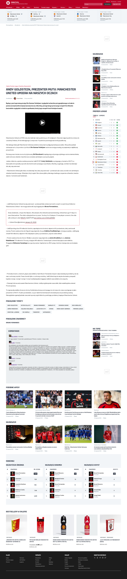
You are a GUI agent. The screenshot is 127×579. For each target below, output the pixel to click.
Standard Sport (97, 444)
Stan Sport (96, 410)
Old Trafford (22, 560)
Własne (48, 410)
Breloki (66, 560)
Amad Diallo (97, 489)
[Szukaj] (101, 4)
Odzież (66, 564)
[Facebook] (100, 557)
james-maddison (12, 309)
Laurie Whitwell (38, 410)
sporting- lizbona (13, 312)
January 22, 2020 (30, 222)
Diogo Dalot (97, 495)
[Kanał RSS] (94, 557)
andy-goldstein (12, 305)
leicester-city (41, 309)
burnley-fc (51, 305)
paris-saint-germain (63, 309)
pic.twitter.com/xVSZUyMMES (44, 218)
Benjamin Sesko (59, 478)
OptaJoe (44, 410)
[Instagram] (102, 557)
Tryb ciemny (107, 4)
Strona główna (9, 25)
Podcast (78, 7)
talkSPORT (103, 342)
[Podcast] (97, 557)
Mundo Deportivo (111, 333)
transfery (36, 312)
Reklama (108, 1)
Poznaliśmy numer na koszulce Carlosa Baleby (19, 447)
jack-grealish (76, 305)
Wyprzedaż (81, 566)
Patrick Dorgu (98, 478)
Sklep (70, 7)
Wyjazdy (54, 7)
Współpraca (113, 1)
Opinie (8, 86)
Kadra (28, 7)
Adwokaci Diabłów (105, 350)
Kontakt (119, 1)
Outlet (79, 564)
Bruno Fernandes (20, 473)
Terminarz (36, 7)
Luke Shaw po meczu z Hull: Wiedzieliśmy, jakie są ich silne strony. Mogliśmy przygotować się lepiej (107, 414)
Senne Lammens (20, 495)
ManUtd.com (104, 75)
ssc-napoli (26, 312)
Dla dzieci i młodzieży (83, 560)
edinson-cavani (63, 305)
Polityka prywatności (40, 566)
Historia (63, 7)
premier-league (78, 309)
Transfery (21, 86)
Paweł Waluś (20, 98)
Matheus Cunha (20, 489)
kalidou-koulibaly (27, 309)
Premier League (45, 7)
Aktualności (9, 7)
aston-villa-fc (25, 305)
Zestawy (67, 568)
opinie (51, 309)
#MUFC (23, 218)
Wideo (18, 7)
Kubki (79, 562)
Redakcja (51, 562)
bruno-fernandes (39, 305)
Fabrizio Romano (104, 333)
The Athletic (103, 444)
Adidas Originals (68, 558)
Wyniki (102, 115)
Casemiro (18, 478)
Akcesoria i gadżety (82, 558)
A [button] (116, 4)
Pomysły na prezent (69, 566)
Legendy (22, 562)
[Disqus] (42, 352)
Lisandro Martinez (20, 484)
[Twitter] (105, 557)
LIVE (23, 7)
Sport (117, 333)
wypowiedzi (46, 312)
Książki (66, 562)
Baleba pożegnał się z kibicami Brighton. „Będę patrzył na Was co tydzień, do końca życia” (110, 61)
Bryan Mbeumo (59, 473)
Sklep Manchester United (84, 568)
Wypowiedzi (27, 86)
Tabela (95, 115)
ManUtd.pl (85, 7)
